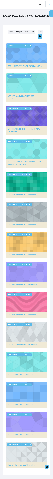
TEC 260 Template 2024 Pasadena (21, 465)
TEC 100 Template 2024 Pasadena (21, 375)
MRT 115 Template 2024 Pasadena (22, 195)
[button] (41, 4)
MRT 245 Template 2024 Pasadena (22, 315)
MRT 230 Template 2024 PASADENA (22, 285)
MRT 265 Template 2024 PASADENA (22, 345)
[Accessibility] (47, 467)
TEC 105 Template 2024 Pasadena (21, 435)
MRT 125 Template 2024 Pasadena (22, 225)
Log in (49, 4)
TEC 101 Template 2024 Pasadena (21, 405)
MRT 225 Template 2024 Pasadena (22, 255)
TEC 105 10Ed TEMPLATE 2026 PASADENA (25, 66)
